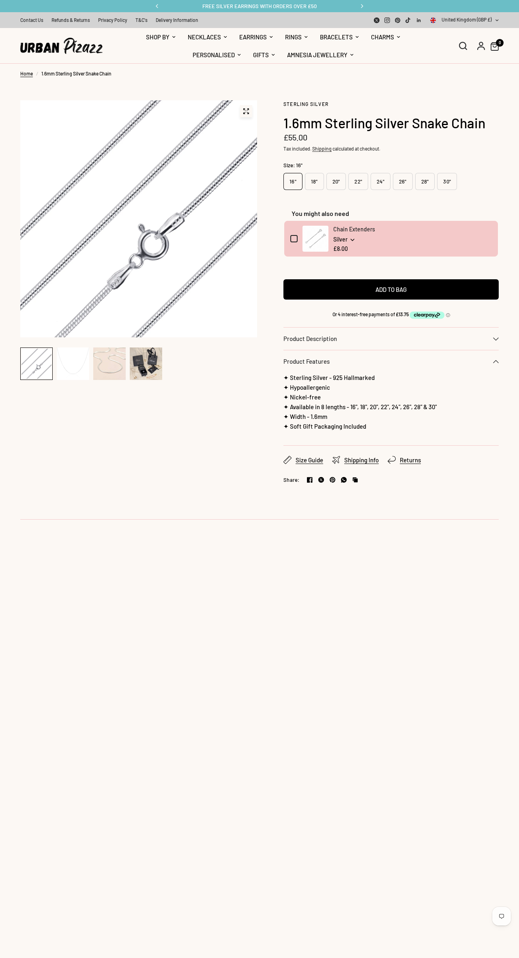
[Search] (463, 46)
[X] (376, 20)
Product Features (306, 361)
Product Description (310, 338)
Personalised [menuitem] (214, 54)
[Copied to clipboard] (355, 480)
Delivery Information (177, 20)
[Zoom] (246, 111)
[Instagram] (387, 20)
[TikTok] (408, 20)
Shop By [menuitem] (157, 37)
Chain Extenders (354, 229)
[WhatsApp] (344, 480)
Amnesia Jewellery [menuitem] (317, 54)
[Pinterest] (397, 20)
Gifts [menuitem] (261, 54)
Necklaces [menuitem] (204, 37)
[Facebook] (310, 480)
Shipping (322, 148)
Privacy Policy (112, 20)
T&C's (141, 20)
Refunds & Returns (70, 20)
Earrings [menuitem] (253, 37)
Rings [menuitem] (293, 37)
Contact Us (31, 20)
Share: (291, 480)
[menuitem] (33, 20)
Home (26, 73)
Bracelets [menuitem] (336, 37)
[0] (493, 46)
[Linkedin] (419, 20)
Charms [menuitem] (382, 37)
